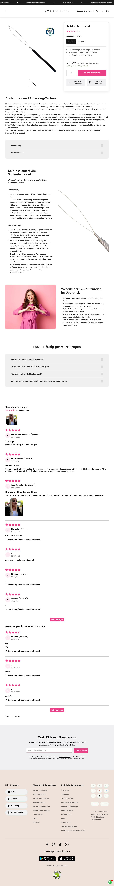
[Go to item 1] (11, 419)
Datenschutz (66, 814)
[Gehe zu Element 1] (32, 83)
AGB (63, 818)
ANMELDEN (81, 750)
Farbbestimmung (40, 794)
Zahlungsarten (67, 798)
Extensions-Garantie (41, 806)
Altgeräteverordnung (70, 802)
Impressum (66, 822)
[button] (14, 507)
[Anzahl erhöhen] (74, 73)
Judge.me (15, 716)
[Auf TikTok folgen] (60, 844)
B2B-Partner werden (41, 810)
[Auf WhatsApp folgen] (67, 844)
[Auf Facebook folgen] (47, 844)
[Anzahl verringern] (68, 73)
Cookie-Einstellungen (69, 806)
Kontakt (36, 822)
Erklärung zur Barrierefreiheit (73, 830)
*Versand (65, 790)
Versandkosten (94, 63)
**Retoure (65, 794)
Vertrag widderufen (69, 826)
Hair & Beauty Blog (41, 798)
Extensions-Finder (40, 790)
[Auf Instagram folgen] (54, 844)
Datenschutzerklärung (65, 757)
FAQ (34, 818)
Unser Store (37, 814)
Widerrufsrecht (67, 810)
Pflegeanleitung (39, 802)
